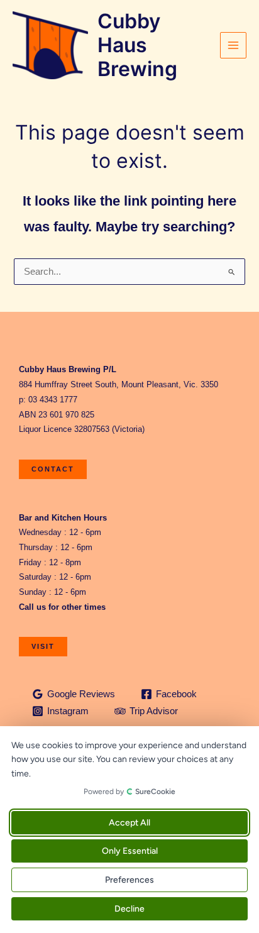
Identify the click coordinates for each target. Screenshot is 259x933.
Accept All (129, 822)
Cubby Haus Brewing (137, 45)
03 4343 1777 (52, 399)
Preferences (129, 880)
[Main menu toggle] (233, 45)
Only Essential (130, 851)
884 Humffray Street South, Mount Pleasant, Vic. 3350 (118, 384)
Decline (129, 908)
